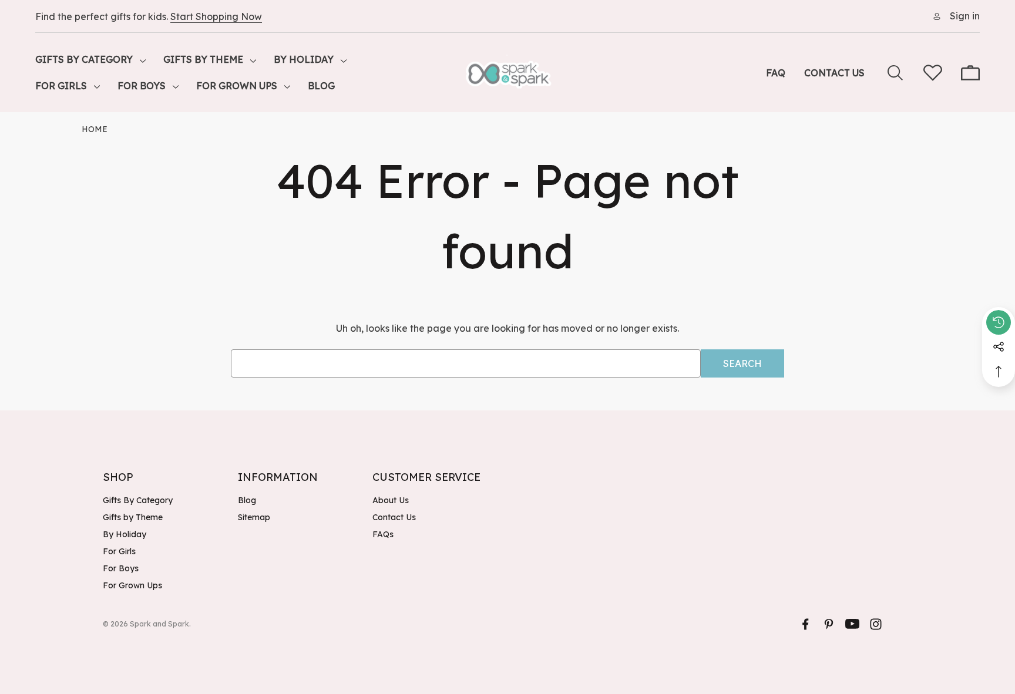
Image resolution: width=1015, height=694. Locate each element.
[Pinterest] (829, 624)
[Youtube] (852, 624)
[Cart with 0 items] (970, 73)
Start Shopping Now (216, 16)
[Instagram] (876, 624)
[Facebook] (805, 624)
